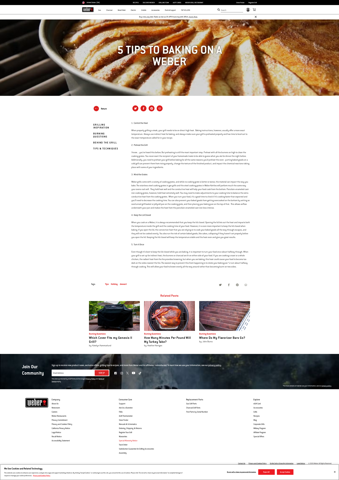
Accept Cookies (285, 472)
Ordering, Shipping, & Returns (130, 428)
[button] (102, 10)
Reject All (266, 472)
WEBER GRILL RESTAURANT (194, 3)
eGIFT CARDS (177, 3)
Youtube (133, 373)
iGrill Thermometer (126, 416)
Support (122, 403)
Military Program (259, 428)
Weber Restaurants (59, 416)
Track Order (123, 445)
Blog (255, 420)
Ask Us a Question (126, 408)
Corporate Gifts (259, 424)
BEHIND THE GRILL (105, 142)
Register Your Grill (125, 432)
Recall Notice (57, 436)
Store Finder (240, 3)
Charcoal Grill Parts (193, 408)
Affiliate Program (259, 432)
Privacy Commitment (59, 420)
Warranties (123, 436)
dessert (123, 284)
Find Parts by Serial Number (197, 412)
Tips (107, 284)
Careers (54, 412)
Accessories (258, 408)
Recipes (256, 416)
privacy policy (326, 386)
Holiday (114, 284)
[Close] (256, 17)
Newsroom (56, 408)
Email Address (58, 373)
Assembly (123, 453)
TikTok (140, 373)
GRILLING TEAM (164, 3)
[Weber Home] (88, 9)
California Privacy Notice (61, 428)
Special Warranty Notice (128, 440)
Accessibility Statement (61, 440)
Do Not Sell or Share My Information (281, 463)
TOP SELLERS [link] (185, 10)
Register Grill (252, 3)
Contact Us (241, 463)
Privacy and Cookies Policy (62, 424)
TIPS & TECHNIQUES (105, 148)
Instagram (121, 373)
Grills (255, 412)
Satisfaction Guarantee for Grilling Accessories (136, 449)
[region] (169, 472)
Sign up (102, 373)
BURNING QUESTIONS (100, 135)
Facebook (115, 373)
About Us (55, 403)
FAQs (121, 412)
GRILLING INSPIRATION (101, 126)
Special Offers (258, 436)
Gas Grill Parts (191, 403)
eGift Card (257, 403)
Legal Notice (56, 432)
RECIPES (136, 3)
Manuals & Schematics (128, 424)
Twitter (127, 373)
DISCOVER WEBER (149, 3)
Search (223, 10)
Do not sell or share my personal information (241, 472)
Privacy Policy (90, 379)
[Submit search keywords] (218, 9)
